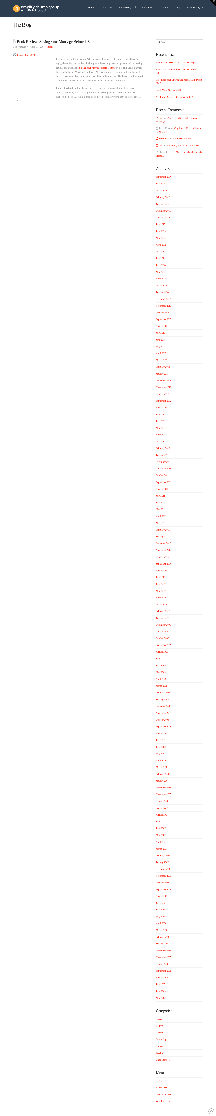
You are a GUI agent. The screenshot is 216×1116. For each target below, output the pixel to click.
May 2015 (161, 238)
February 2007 (163, 855)
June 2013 (161, 340)
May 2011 (160, 509)
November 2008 (163, 713)
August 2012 (162, 407)
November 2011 (163, 468)
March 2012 (161, 441)
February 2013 (163, 367)
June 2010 (161, 584)
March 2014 (161, 285)
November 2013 (163, 306)
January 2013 (162, 374)
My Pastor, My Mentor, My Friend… (184, 145)
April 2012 (161, 434)
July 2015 (160, 224)
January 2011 (162, 536)
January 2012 (162, 455)
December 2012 (163, 380)
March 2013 (161, 360)
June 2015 (161, 231)
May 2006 (161, 916)
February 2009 (163, 692)
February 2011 (163, 530)
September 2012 (163, 401)
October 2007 (162, 801)
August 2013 (162, 326)
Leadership (161, 1039)
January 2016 (162, 204)
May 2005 (161, 998)
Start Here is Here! (182, 138)
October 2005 (162, 964)
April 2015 (161, 244)
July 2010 (160, 577)
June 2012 (161, 421)
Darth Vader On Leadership (169, 90)
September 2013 (163, 319)
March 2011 (161, 523)
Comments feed (163, 1094)
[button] (213, 3)
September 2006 (163, 889)
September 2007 (163, 808)
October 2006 (162, 882)
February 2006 (163, 937)
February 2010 (163, 611)
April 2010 (161, 597)
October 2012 (162, 394)
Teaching (160, 1053)
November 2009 (163, 631)
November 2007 (163, 794)
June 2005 (161, 991)
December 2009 (163, 625)
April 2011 (161, 516)
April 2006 (161, 923)
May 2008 (161, 753)
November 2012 (163, 387)
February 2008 (163, 774)
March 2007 (161, 849)
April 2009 (161, 679)
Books (50, 47)
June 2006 (161, 909)
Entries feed (161, 1087)
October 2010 (162, 557)
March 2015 (161, 251)
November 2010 (163, 550)
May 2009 (161, 672)
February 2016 (163, 197)
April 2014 (161, 278)
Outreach (160, 1046)
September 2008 (163, 726)
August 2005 (162, 977)
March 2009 (161, 686)
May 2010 (161, 591)
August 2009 (162, 652)
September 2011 (163, 482)
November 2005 (163, 957)
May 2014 (161, 272)
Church (159, 1026)
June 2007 (161, 828)
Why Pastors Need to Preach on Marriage (175, 62)
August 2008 (162, 733)
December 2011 (163, 462)
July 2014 (160, 258)
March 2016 (161, 190)
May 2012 (161, 428)
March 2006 (161, 930)
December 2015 (163, 211)
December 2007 (163, 787)
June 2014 (161, 265)
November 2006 (163, 876)
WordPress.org (163, 1101)
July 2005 (160, 984)
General (159, 1032)
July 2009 (160, 658)
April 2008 (161, 760)
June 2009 (161, 665)
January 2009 (162, 699)
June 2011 (160, 502)
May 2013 (161, 346)
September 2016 (163, 177)
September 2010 (163, 563)
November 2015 (163, 217)
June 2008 (161, 747)
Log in (159, 1081)
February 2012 (163, 448)
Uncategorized (163, 1060)
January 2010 (162, 618)
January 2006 (162, 943)
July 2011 (160, 496)
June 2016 (161, 183)
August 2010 (162, 570)
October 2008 (162, 720)
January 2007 (162, 862)
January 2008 (162, 781)
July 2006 (160, 903)
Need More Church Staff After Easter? (174, 97)
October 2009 (162, 638)
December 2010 (163, 543)
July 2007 (160, 821)
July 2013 (160, 333)
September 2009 (163, 645)
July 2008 (160, 740)
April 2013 (161, 353)
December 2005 (163, 950)
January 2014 (162, 292)
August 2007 (162, 815)
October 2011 (162, 475)
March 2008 (161, 767)
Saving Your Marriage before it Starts (97, 68)
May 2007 (161, 835)
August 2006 (162, 896)
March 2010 (161, 604)
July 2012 (160, 414)
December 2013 (163, 299)
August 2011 (162, 489)
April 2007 (161, 842)
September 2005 (163, 971)
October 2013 (162, 312)
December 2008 (163, 706)
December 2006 (163, 869)
